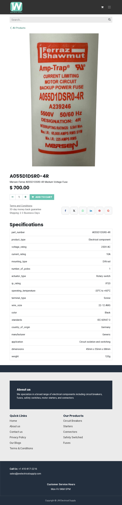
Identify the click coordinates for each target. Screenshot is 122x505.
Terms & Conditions (21, 448)
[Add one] (25, 197)
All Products (19, 28)
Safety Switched (73, 437)
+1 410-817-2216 (28, 468)
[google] (108, 210)
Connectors (70, 431)
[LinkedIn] (90, 210)
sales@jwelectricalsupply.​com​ (25, 473)
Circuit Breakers (72, 420)
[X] (74, 210)
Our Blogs (15, 442)
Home (13, 420)
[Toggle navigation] (109, 7)
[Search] (109, 20)
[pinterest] (99, 210)
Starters (68, 426)
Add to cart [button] (43, 197)
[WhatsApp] (82, 210)
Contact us (16, 431)
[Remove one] (12, 197)
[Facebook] (65, 210)
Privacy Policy (18, 437)
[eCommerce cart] (102, 7)
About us (15, 426)
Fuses (67, 442)
